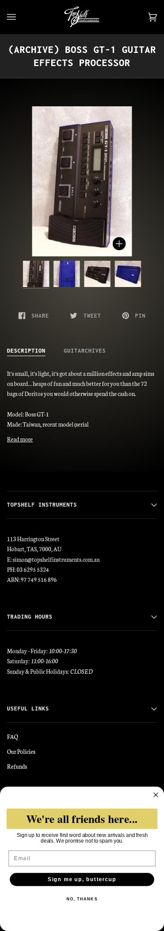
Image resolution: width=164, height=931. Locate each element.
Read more (20, 439)
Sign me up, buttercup (82, 879)
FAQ (12, 736)
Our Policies (21, 751)
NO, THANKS (82, 899)
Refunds (17, 766)
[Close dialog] (156, 795)
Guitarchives (85, 350)
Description (26, 350)
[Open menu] (20, 17)
